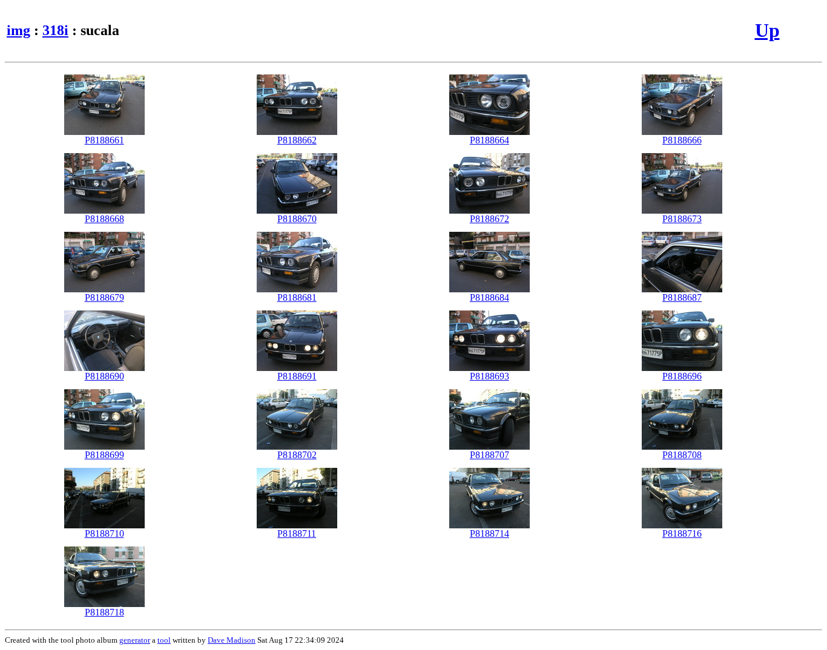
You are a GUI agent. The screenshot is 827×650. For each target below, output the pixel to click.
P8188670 (297, 219)
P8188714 (489, 533)
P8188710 (104, 533)
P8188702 (297, 455)
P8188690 (104, 376)
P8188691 (297, 376)
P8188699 (104, 455)
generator (134, 640)
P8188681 (297, 297)
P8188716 (682, 533)
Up (767, 30)
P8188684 (489, 297)
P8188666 (682, 140)
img (18, 30)
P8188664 (489, 140)
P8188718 (104, 612)
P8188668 (104, 219)
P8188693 (489, 376)
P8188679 (104, 297)
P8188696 (682, 376)
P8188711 (296, 533)
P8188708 (682, 455)
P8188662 (297, 140)
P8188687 (682, 297)
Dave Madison (231, 640)
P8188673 (682, 219)
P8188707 (489, 455)
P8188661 (104, 140)
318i (55, 30)
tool (164, 640)
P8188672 (489, 219)
